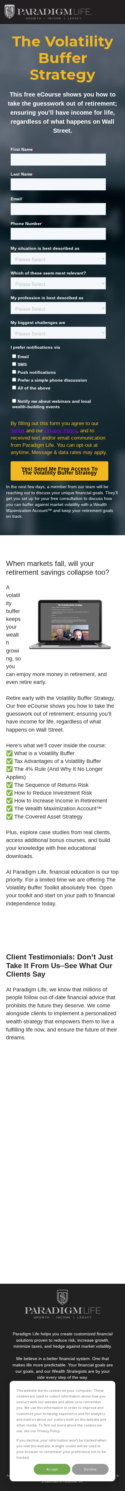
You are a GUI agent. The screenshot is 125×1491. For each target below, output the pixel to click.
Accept (52, 1469)
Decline (90, 1469)
